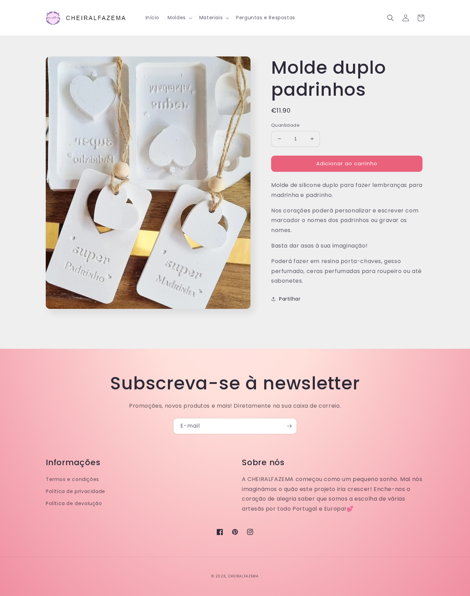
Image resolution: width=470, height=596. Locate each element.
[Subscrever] (289, 426)
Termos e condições (72, 479)
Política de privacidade (75, 491)
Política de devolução (74, 503)
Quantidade (285, 125)
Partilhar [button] (289, 298)
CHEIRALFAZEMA (243, 576)
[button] (179, 17)
